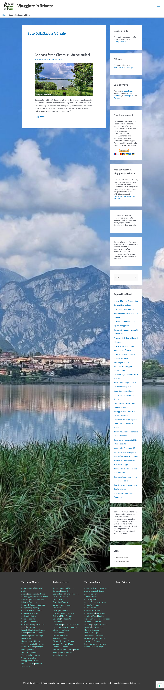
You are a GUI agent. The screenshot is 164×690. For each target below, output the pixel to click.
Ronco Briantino (28, 646)
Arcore (24, 594)
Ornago (24, 644)
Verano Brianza (27, 663)
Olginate (71, 641)
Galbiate (56, 619)
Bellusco (41, 594)
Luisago (87, 627)
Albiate (24, 591)
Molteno (65, 630)
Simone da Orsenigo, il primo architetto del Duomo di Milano (125, 424)
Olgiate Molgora (59, 641)
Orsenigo (88, 638)
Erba (95, 616)
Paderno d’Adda (67, 644)
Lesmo (24, 632)
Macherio (25, 635)
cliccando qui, (127, 91)
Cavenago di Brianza (29, 613)
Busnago (41, 605)
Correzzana (40, 624)
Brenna (94, 596)
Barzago (56, 591)
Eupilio (101, 616)
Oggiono (65, 638)
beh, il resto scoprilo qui (123, 67)
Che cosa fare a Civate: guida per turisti (62, 55)
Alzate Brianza (97, 591)
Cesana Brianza (59, 608)
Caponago (36, 608)
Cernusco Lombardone (62, 605)
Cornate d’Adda (27, 624)
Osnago (56, 644)
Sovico (31, 649)
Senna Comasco (90, 644)
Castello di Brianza (60, 602)
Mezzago (39, 635)
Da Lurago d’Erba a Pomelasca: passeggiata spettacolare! (124, 366)
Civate (59, 59)
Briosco (24, 602)
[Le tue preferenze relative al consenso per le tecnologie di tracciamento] (160, 686)
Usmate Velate (27, 655)
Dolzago (56, 616)
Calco (55, 596)
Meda (32, 635)
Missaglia (57, 630)
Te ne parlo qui (120, 41)
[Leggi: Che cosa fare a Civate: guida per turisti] (64, 79)
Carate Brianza (27, 610)
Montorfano (89, 635)
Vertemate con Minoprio (94, 646)
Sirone (70, 649)
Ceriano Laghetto (28, 616)
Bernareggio (26, 596)
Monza (31, 638)
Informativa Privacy (122, 557)
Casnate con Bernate (93, 610)
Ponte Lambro (99, 638)
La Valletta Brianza (71, 624)
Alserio (87, 591)
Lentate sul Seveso (37, 630)
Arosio (87, 596)
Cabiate (87, 599)
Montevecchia (58, 632)
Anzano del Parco (91, 594)
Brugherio (33, 602)
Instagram (128, 95)
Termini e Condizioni (122, 561)
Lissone (40, 632)
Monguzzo (96, 632)
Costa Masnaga (59, 613)
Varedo (37, 655)
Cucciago (88, 616)
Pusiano (97, 641)
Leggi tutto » (40, 116)
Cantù (94, 599)
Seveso (24, 649)
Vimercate (25, 666)
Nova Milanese (35, 641)
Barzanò (64, 591)
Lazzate (24, 630)
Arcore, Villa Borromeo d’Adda (126, 448)
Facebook (117, 95)
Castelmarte (89, 613)
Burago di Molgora (28, 605)
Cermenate (100, 613)
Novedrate (100, 635)
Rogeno (65, 646)
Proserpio (88, 641)
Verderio (56, 655)
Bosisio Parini (58, 594)
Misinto (24, 638)
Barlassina (32, 594)
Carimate (88, 605)
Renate (32, 644)
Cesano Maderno (28, 619)
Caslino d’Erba (90, 608)
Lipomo (87, 624)
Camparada (26, 608)
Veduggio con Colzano (30, 660)
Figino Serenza (90, 619)
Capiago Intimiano (98, 602)
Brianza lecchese (49, 59)
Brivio (67, 594)
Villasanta (39, 663)
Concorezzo (35, 621)
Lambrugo (97, 621)
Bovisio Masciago (37, 599)
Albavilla (88, 588)
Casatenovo (63, 596)
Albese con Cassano (101, 588)
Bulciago (75, 594)
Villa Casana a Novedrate (124, 309)
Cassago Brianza (59, 599)
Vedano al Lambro (28, 658)
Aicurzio (38, 588)
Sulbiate (24, 652)
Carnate (38, 610)
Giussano (31, 627)
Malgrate (66, 627)
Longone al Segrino (100, 624)
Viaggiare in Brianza (35, 6)
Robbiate (57, 646)
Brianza (38, 59)
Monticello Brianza (61, 635)
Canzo (87, 602)
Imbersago (57, 624)
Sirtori (76, 649)
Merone (87, 632)
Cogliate (24, 621)
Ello (62, 616)
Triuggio (33, 652)
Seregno (39, 646)
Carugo (96, 605)
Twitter (117, 98)
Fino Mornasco (104, 619)
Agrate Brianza (27, 588)
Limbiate (32, 632)
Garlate (69, 616)
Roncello (40, 644)
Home (4, 15)
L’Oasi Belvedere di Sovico (124, 391)
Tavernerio (103, 644)
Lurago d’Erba (97, 627)
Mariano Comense (91, 630)
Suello (55, 652)
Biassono (25, 599)
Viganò (64, 655)
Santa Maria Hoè (59, 649)
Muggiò (24, 641)
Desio (23, 627)
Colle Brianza (64, 610)
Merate (74, 627)
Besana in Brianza (40, 596)
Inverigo (87, 621)
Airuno (55, 588)
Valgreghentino (65, 652)
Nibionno (57, 638)
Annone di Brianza (67, 588)
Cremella (70, 613)
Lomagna (57, 627)
